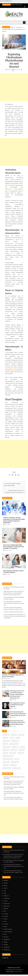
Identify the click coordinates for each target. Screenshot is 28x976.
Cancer (5, 737)
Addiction (6, 734)
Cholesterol (15, 740)
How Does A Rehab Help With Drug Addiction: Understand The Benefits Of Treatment (13, 546)
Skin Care (6, 762)
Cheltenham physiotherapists (14, 189)
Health (21, 752)
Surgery (5, 765)
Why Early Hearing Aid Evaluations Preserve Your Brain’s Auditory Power (17, 722)
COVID (5, 743)
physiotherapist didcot (11, 367)
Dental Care (14, 743)
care (12, 737)
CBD (18, 737)
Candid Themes (18, 971)
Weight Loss (16, 768)
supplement (15, 762)
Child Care (6, 740)
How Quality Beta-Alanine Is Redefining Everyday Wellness (17, 704)
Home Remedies (8, 759)
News (17, 759)
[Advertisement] (14, 87)
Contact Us (5, 957)
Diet (22, 746)
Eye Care (14, 749)
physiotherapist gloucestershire (14, 243)
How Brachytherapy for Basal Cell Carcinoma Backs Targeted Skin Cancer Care (14, 603)
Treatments (9, 69)
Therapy (13, 765)
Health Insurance (8, 756)
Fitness (21, 749)
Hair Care (13, 752)
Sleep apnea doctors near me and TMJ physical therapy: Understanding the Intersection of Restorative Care (13, 593)
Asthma (14, 734)
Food (5, 752)
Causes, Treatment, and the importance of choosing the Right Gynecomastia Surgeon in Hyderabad (14, 616)
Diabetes (15, 746)
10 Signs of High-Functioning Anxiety (13, 611)
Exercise (6, 749)
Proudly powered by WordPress (13, 969)
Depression (6, 746)
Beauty (21, 734)
